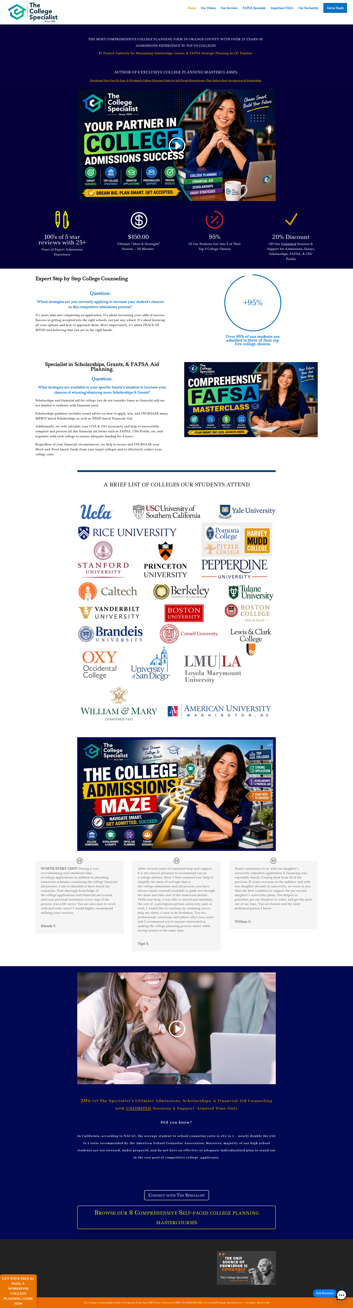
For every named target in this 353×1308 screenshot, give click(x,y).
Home (192, 8)
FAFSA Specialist (253, 8)
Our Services (229, 8)
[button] (341, 1295)
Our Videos (208, 8)
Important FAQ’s (281, 8)
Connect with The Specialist (177, 1195)
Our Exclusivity (308, 8)
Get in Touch (335, 8)
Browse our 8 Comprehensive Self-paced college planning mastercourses (176, 1217)
